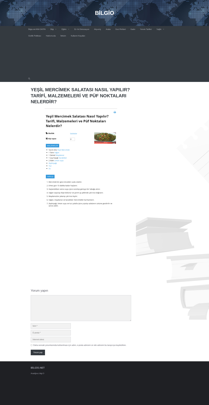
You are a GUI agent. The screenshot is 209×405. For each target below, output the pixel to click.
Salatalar (73, 133)
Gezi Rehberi (120, 29)
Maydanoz (60, 155)
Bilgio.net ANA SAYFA (37, 29)
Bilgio (104, 13)
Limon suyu (59, 160)
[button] (29, 78)
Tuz (50, 166)
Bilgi (52, 29)
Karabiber (63, 158)
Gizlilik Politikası (34, 36)
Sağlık (159, 29)
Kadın (133, 29)
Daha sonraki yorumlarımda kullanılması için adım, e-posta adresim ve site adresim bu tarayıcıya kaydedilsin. (79, 345)
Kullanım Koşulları (78, 36)
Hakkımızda (51, 36)
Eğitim (64, 29)
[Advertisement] (104, 57)
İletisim (63, 36)
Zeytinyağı (53, 163)
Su (50, 168)
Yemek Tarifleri (146, 29)
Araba (108, 29)
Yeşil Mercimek (63, 150)
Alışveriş (97, 29)
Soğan (56, 152)
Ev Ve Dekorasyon (81, 29)
